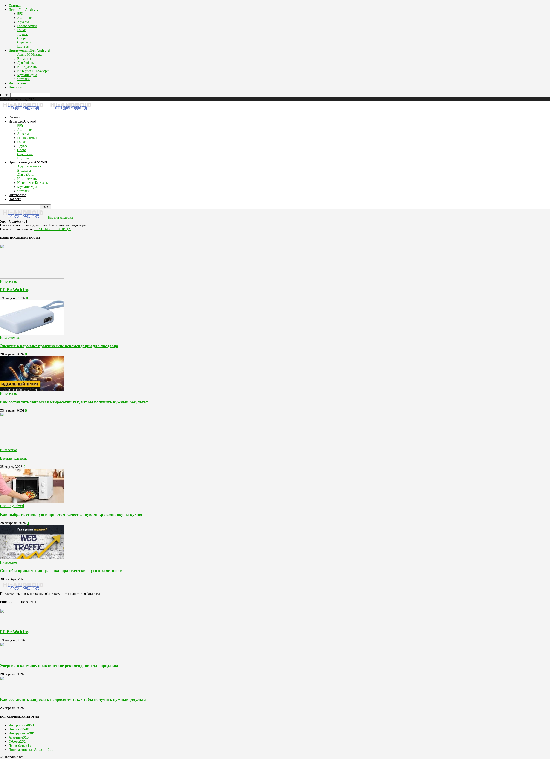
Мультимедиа (27, 75)
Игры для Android (24, 10)
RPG (20, 14)
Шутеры (23, 46)
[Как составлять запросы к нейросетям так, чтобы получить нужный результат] (32, 389)
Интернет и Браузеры (33, 71)
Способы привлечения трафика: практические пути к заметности (61, 570)
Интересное (17, 83)
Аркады (23, 22)
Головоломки (27, 26)
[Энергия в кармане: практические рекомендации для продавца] (32, 333)
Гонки (21, 30)
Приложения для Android (29, 50)
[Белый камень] (32, 446)
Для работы (25, 63)
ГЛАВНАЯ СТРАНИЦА (52, 229)
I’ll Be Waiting (15, 289)
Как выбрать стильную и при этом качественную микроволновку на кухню (71, 514)
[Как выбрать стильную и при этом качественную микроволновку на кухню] (32, 502)
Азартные (24, 18)
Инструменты (27, 67)
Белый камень (13, 458)
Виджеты (24, 59)
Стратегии (25, 42)
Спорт (21, 38)
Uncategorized (12, 506)
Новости (15, 87)
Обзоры (17, 741)
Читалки (23, 79)
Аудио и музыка (29, 54)
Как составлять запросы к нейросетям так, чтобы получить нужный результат (74, 402)
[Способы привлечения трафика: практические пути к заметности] (32, 558)
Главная (15, 5)
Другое (22, 34)
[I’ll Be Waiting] (32, 277)
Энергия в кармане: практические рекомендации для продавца (59, 346)
